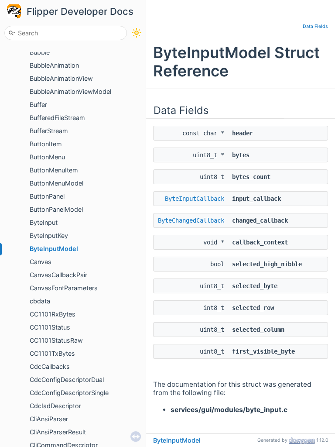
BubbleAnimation (54, 65)
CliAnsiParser (49, 419)
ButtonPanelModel (56, 209)
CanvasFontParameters (64, 288)
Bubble (40, 52)
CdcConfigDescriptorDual (67, 379)
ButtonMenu (47, 157)
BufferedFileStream (57, 117)
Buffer (38, 104)
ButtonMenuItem (54, 170)
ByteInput (44, 222)
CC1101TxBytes (52, 353)
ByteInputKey (49, 235)
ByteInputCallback (194, 198)
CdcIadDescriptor (55, 405)
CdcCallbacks (50, 366)
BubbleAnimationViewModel (70, 91)
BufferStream (49, 130)
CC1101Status (50, 327)
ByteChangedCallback (191, 220)
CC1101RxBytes (52, 314)
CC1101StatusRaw (56, 340)
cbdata (40, 301)
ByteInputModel (54, 248)
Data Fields (315, 26)
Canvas (40, 261)
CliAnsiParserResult (58, 432)
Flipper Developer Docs (80, 11)
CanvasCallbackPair (58, 275)
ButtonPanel (47, 196)
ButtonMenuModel (56, 183)
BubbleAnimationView (61, 78)
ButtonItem (46, 144)
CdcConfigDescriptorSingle (69, 392)
